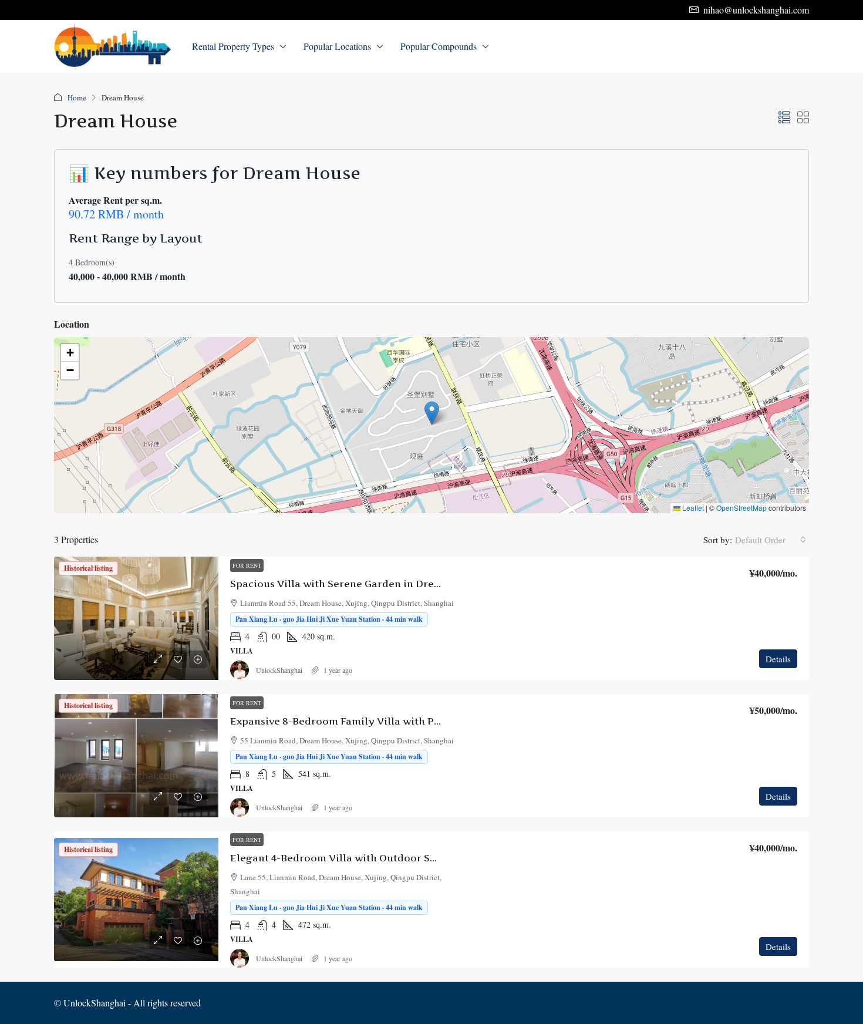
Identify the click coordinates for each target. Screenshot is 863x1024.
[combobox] (770, 539)
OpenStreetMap (741, 508)
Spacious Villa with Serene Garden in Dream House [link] (356, 584)
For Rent (246, 565)
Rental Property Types (233, 46)
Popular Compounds (438, 46)
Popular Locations (337, 46)
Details (778, 659)
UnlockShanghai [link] (279, 670)
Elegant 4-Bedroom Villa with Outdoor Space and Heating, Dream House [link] (409, 858)
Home (77, 97)
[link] (136, 618)
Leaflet (692, 508)
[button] (784, 118)
